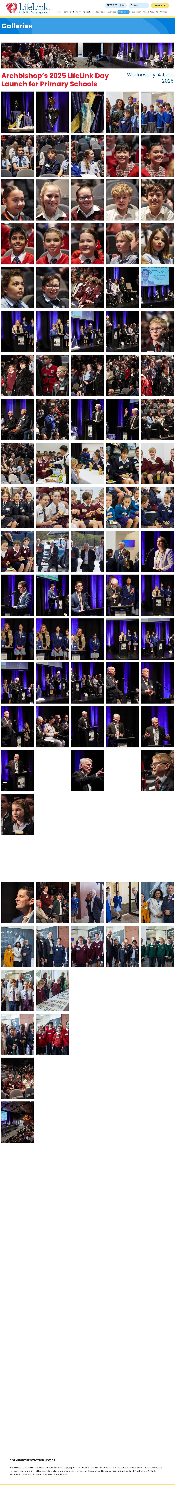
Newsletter (100, 12)
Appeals (87, 12)
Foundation (136, 12)
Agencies (111, 12)
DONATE (160, 5)
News (75, 12)
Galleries (122, 12)
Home (59, 12)
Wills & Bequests (150, 12)
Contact (163, 12)
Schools (67, 12)
